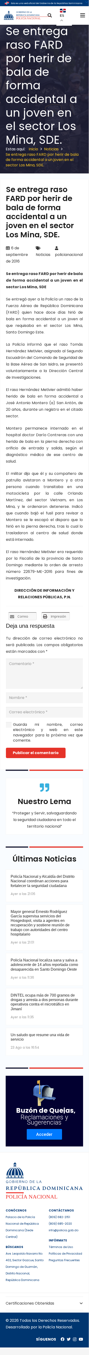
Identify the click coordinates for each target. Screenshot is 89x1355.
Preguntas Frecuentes (64, 1260)
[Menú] (82, 15)
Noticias (43, 254)
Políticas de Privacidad (65, 1254)
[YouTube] (81, 1339)
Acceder (44, 1134)
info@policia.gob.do (63, 1230)
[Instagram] (74, 1339)
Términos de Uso (61, 1247)
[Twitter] (69, 1339)
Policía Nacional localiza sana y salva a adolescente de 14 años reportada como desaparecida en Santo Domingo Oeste (44, 964)
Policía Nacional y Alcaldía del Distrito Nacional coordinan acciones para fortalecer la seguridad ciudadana (43, 881)
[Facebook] (62, 1339)
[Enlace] (28, 15)
